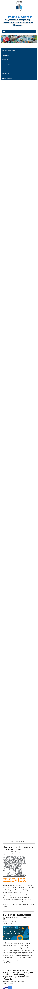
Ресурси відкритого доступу (10, 69)
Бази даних (5, 59)
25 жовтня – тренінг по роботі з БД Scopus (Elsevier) (18, 848)
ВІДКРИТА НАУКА (6, 64)
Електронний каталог (8, 50)
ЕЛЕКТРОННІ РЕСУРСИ (8, 73)
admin (22, 852)
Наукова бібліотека (18, 16)
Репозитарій (5, 55)
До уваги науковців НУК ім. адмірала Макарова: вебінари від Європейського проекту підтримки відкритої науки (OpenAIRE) (18, 974)
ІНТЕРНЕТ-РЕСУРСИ (7, 78)
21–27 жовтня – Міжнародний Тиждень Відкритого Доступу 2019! (17, 917)
